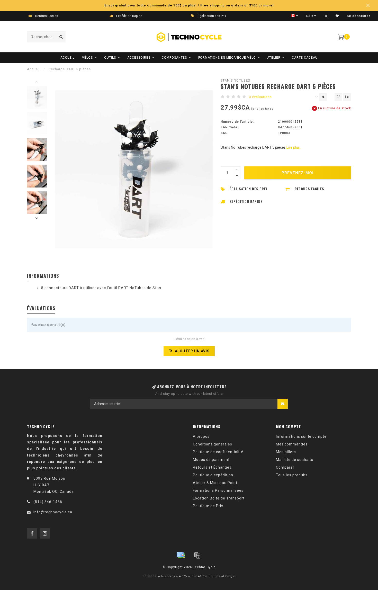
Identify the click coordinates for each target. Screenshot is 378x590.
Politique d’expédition (213, 475)
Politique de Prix (208, 506)
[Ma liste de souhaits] (337, 16)
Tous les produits (292, 475)
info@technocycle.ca (52, 512)
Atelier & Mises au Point (215, 483)
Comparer (285, 467)
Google (230, 576)
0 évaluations (260, 97)
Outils (110, 57)
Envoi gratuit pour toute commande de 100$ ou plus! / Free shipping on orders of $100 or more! (189, 5)
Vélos (87, 57)
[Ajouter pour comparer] (347, 97)
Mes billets (286, 452)
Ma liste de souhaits (294, 460)
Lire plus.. (293, 147)
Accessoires (138, 57)
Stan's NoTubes (235, 80)
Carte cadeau (305, 57)
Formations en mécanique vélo (227, 57)
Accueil (67, 57)
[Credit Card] (180, 555)
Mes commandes (292, 444)
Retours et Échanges (212, 467)
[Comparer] (326, 16)
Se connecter (358, 16)
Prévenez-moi (297, 173)
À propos (201, 436)
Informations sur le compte (301, 436)
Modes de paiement (211, 460)
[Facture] (197, 555)
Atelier (274, 57)
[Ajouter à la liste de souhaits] (338, 97)
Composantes (174, 57)
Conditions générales (212, 444)
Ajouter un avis (192, 351)
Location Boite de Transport (219, 498)
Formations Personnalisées (218, 490)
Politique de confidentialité (218, 452)
